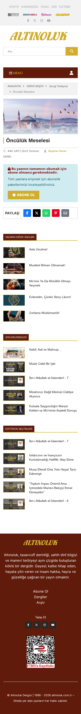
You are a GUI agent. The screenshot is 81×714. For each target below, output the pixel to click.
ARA (54, 6)
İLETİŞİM (64, 6)
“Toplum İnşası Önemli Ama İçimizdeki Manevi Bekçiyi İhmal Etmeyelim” (50, 488)
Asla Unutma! (38, 249)
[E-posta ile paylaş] (65, 213)
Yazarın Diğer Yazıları (19, 237)
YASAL (44, 6)
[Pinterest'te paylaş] (56, 213)
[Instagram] (42, 20)
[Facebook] (28, 20)
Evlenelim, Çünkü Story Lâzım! (50, 297)
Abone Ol (25, 195)
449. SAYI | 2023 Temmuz (23, 151)
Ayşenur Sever (57, 151)
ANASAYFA (14, 86)
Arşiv (41, 602)
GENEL (7, 156)
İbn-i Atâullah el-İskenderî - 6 (48, 500)
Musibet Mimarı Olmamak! (47, 265)
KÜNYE (14, 6)
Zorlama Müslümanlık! (44, 313)
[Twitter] (36, 626)
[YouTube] (49, 20)
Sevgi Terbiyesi (58, 86)
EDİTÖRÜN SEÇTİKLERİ (18, 429)
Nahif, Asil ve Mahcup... (45, 349)
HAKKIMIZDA (29, 6)
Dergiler (40, 597)
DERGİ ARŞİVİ (35, 86)
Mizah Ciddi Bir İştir (42, 363)
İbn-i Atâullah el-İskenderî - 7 (48, 378)
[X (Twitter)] (35, 20)
